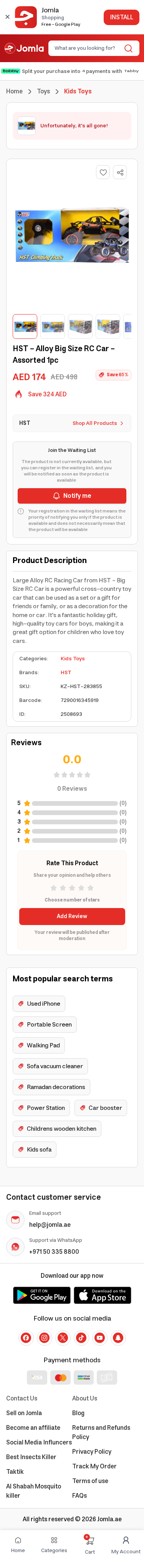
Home (14, 91)
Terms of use (90, 1481)
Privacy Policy (91, 1451)
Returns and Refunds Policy (101, 1432)
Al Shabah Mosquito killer (33, 1491)
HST (66, 672)
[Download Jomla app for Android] (42, 1295)
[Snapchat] (118, 1338)
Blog (78, 1413)
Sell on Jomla (24, 1413)
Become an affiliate (33, 1427)
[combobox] (88, 48)
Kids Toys (73, 658)
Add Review (72, 916)
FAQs (79, 1495)
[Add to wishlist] (103, 172)
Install (121, 17)
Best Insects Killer (31, 1457)
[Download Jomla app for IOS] (102, 1295)
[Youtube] (100, 1338)
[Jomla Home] (24, 48)
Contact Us (21, 1398)
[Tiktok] (81, 1338)
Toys (43, 91)
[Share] (120, 172)
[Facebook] (26, 1338)
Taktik (15, 1471)
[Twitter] (63, 1338)
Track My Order (94, 1466)
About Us (84, 1398)
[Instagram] (44, 1338)
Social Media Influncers (39, 1442)
